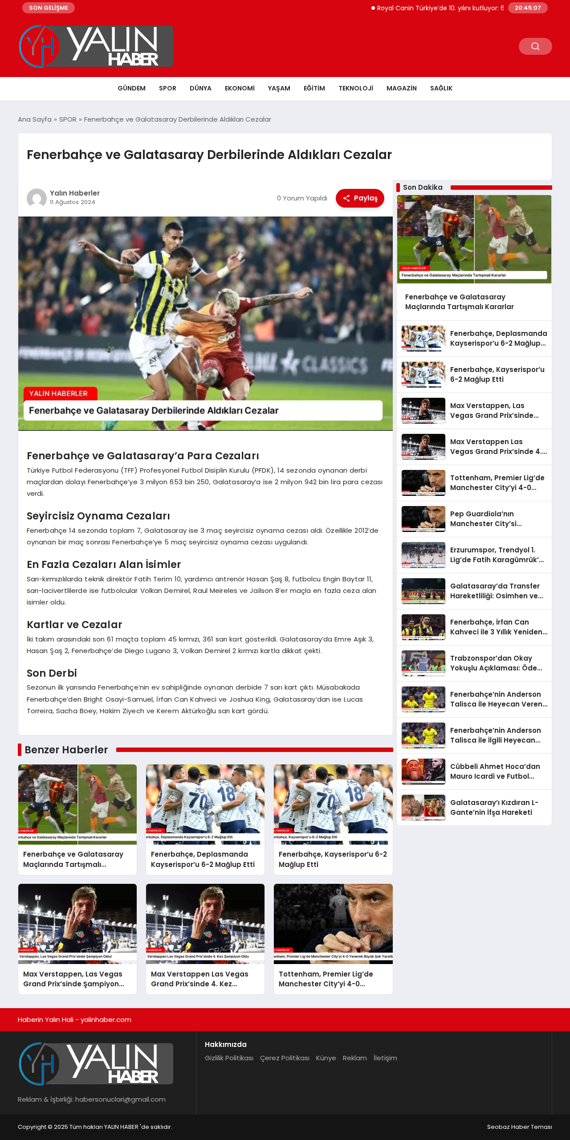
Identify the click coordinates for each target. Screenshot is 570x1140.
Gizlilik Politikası (229, 1057)
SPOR (167, 88)
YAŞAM (279, 88)
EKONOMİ (240, 88)
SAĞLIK (441, 88)
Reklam (355, 1057)
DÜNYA (201, 88)
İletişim (385, 1057)
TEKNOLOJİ (355, 88)
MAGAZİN (402, 88)
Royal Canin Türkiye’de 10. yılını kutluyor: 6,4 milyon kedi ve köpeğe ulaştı (456, 8)
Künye (326, 1057)
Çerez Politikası (284, 1057)
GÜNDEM (132, 88)
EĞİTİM (314, 88)
